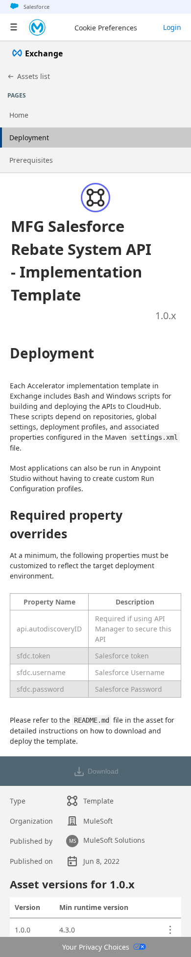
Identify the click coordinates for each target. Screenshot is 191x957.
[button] (83, 260)
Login (172, 27)
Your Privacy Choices (95, 947)
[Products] (14, 27)
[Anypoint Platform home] (37, 27)
